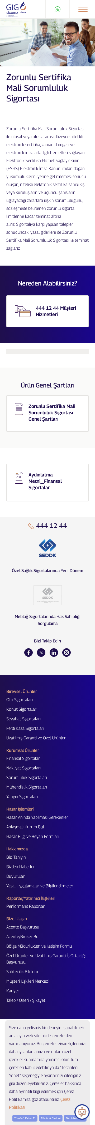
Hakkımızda (17, 848)
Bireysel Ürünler (21, 691)
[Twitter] (41, 652)
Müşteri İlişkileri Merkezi (27, 981)
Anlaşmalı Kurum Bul (25, 826)
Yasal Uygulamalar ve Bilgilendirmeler (39, 885)
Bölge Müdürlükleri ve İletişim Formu (39, 946)
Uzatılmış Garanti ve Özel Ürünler (36, 737)
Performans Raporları (25, 906)
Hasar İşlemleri (20, 809)
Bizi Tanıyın (16, 857)
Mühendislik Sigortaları (26, 787)
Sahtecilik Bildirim (22, 971)
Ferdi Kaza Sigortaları (25, 728)
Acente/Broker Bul (23, 936)
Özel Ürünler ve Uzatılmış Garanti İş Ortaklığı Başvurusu (46, 959)
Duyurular (15, 876)
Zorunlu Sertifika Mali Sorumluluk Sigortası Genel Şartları (51, 412)
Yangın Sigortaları (22, 796)
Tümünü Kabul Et (25, 1118)
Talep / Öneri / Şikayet (25, 1000)
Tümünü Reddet (51, 1118)
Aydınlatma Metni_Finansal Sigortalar (45, 481)
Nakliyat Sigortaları (23, 767)
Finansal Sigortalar (23, 758)
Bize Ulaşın (16, 918)
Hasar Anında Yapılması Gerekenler (37, 817)
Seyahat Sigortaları (23, 718)
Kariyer (12, 990)
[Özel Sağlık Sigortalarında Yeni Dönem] (47, 548)
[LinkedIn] (54, 652)
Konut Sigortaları (21, 709)
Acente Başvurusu (22, 927)
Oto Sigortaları (19, 699)
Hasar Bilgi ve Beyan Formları (32, 836)
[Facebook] (28, 652)
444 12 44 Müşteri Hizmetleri (56, 311)
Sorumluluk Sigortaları (26, 777)
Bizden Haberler (20, 866)
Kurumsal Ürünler (22, 750)
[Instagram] (66, 652)
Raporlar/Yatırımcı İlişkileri (30, 898)
